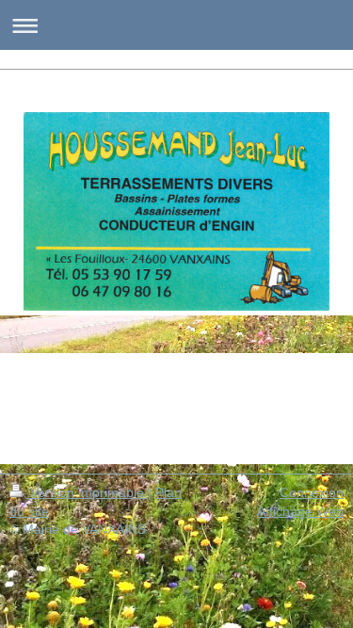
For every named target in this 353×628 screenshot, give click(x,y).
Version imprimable (87, 492)
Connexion (312, 492)
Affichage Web (300, 511)
